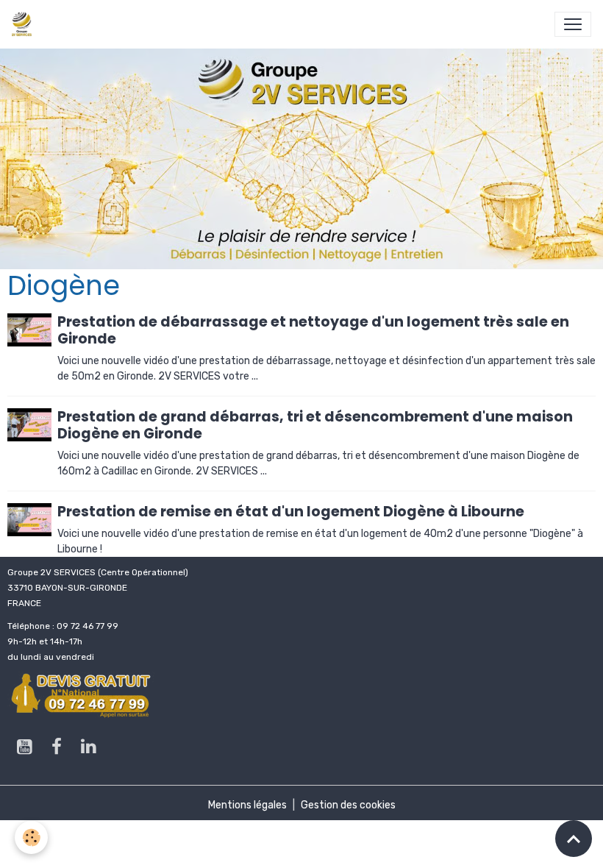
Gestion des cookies (348, 805)
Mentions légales (247, 805)
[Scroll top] (573, 838)
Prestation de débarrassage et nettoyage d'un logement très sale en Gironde (313, 330)
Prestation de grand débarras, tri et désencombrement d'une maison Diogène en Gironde (315, 425)
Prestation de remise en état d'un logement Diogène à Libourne (290, 512)
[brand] (25, 24)
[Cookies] (31, 837)
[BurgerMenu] (572, 24)
